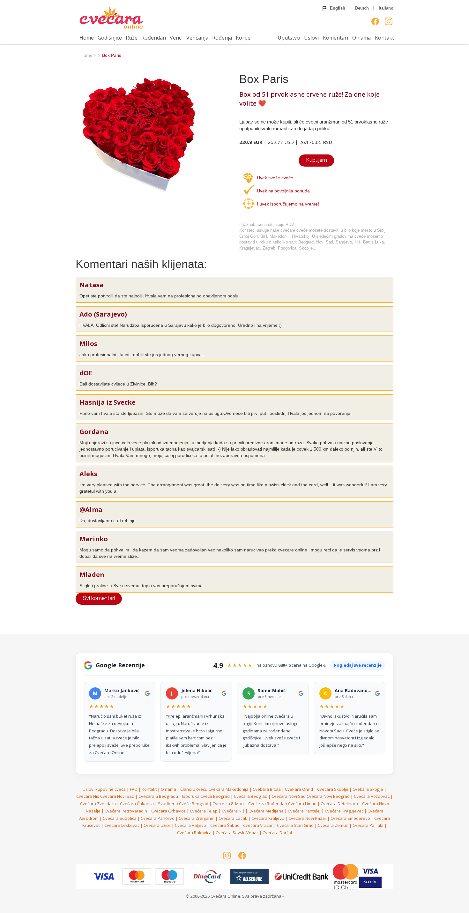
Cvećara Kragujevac (344, 811)
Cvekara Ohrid (299, 789)
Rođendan (153, 37)
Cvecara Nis (87, 796)
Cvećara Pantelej (304, 811)
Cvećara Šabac (224, 825)
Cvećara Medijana (266, 811)
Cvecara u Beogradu (158, 796)
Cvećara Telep (204, 811)
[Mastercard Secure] (104, 876)
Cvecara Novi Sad (117, 796)
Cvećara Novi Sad (289, 796)
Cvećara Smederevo (350, 818)
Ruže (132, 37)
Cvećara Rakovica (194, 832)
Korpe (243, 37)
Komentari (335, 37)
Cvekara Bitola (267, 789)
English (337, 8)
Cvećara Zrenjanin (196, 818)
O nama (361, 37)
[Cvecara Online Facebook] (375, 21)
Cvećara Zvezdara (98, 803)
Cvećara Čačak (233, 818)
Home (86, 37)
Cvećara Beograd (250, 796)
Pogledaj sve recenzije (358, 665)
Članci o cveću (193, 789)
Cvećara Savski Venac (237, 832)
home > (88, 55)
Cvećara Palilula (368, 825)
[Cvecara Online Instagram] (388, 21)
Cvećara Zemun (333, 825)
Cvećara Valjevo (190, 825)
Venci (176, 37)
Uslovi (311, 37)
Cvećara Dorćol (277, 832)
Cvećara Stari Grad (295, 825)
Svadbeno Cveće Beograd (183, 803)
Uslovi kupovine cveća (104, 789)
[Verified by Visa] (137, 876)
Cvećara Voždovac (372, 796)
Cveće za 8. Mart (228, 803)
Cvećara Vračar (258, 825)
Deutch (362, 8)
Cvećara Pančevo (158, 818)
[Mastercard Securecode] (346, 876)
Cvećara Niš (233, 811)
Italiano (386, 8)
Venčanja (197, 37)
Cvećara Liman (302, 803)
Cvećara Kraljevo (267, 818)
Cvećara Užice (157, 825)
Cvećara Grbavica (168, 811)
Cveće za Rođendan (267, 803)
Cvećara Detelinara (339, 803)
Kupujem (316, 160)
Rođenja (222, 37)
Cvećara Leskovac (121, 825)
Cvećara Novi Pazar (307, 818)
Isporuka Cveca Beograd (206, 796)
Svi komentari (99, 598)
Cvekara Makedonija (228, 789)
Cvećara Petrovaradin (126, 811)
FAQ (134, 789)
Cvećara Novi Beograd (328, 796)
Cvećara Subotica (120, 818)
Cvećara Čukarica (137, 803)
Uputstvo (289, 37)
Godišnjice (110, 37)
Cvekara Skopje (368, 789)
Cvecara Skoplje (332, 789)
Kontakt (384, 37)
